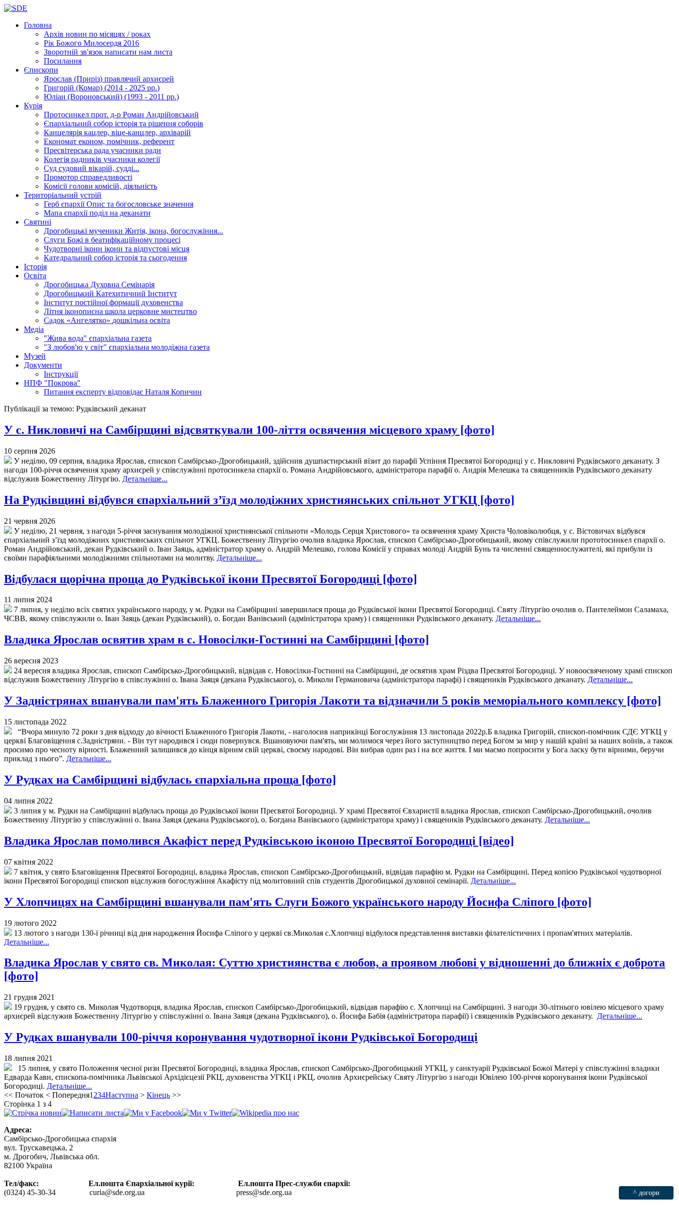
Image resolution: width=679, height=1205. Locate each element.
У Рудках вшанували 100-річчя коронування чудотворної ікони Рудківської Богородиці (241, 1037)
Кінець (158, 1095)
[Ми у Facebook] (153, 1113)
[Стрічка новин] (33, 1113)
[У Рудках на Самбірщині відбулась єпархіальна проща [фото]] (8, 810)
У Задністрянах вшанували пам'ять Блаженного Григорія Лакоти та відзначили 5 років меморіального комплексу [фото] (332, 700)
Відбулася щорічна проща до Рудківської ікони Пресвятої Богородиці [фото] (210, 578)
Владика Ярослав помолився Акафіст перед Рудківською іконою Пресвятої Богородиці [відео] (259, 840)
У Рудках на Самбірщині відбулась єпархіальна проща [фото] (170, 779)
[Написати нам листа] (93, 1113)
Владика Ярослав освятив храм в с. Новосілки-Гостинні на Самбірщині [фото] (216, 639)
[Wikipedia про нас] (265, 1113)
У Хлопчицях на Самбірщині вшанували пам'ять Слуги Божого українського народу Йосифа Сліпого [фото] (298, 901)
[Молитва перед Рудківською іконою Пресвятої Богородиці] (8, 609)
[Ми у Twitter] (207, 1113)
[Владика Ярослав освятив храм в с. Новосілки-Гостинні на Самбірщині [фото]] (8, 670)
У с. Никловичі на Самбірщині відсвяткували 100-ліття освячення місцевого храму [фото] (249, 429)
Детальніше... (145, 479)
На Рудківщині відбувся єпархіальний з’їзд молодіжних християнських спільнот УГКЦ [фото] (259, 499)
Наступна (121, 1095)
